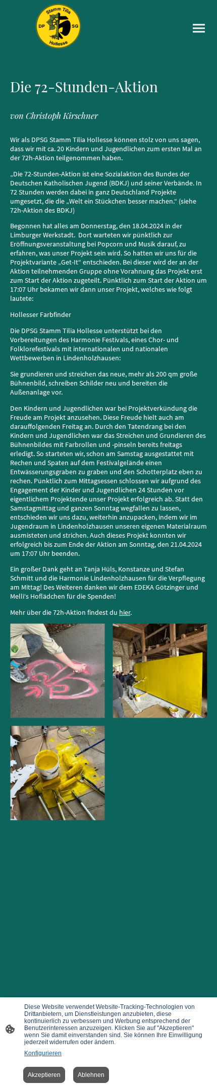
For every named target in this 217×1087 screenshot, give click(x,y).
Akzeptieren (44, 1074)
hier (124, 612)
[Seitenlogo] (58, 26)
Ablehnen (91, 1074)
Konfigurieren (43, 1053)
